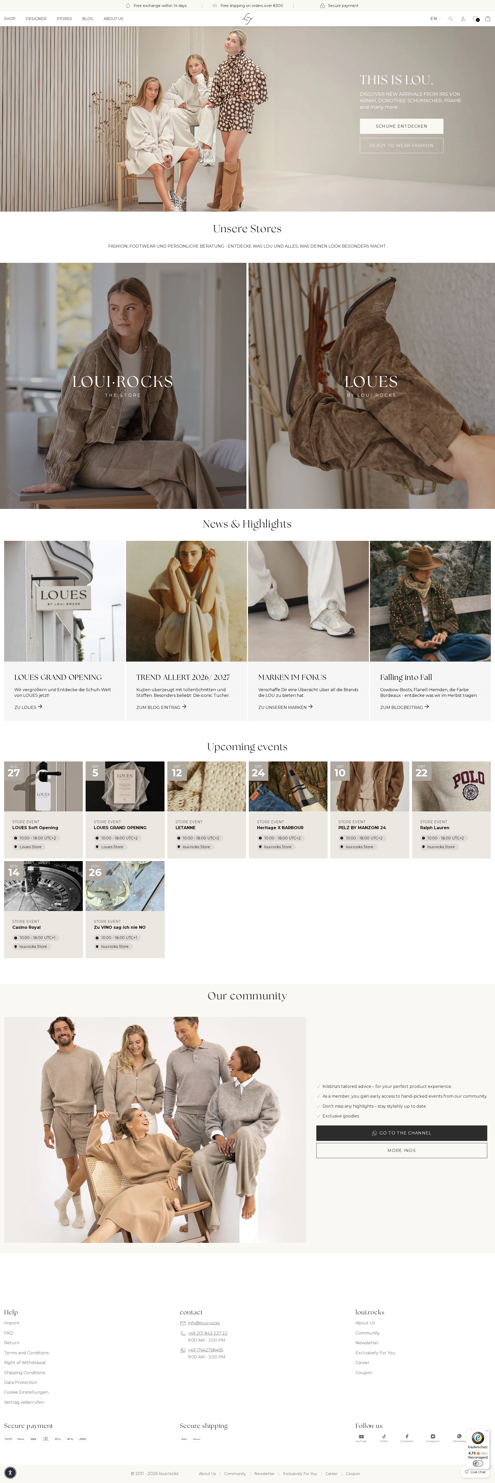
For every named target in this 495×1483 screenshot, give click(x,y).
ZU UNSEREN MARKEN (282, 707)
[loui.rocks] (247, 18)
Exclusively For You (375, 1352)
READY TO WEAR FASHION (402, 145)
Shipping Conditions (24, 1372)
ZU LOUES (25, 707)
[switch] (478, 1463)
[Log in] (463, 19)
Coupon (364, 1372)
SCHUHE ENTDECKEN (401, 126)
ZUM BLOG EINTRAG (158, 707)
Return (11, 1342)
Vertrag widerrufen (24, 1402)
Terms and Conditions (26, 1352)
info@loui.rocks (204, 1323)
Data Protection (20, 1382)
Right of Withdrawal (25, 1362)
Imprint (12, 1323)
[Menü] (487, 1432)
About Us (365, 1323)
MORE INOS (401, 1150)
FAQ (8, 1333)
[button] (451, 19)
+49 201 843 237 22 (207, 1333)
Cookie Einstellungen (26, 1392)
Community (368, 1333)
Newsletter (367, 1342)
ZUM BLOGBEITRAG (401, 707)
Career (362, 1362)
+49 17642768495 (205, 1350)
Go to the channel (406, 1133)
